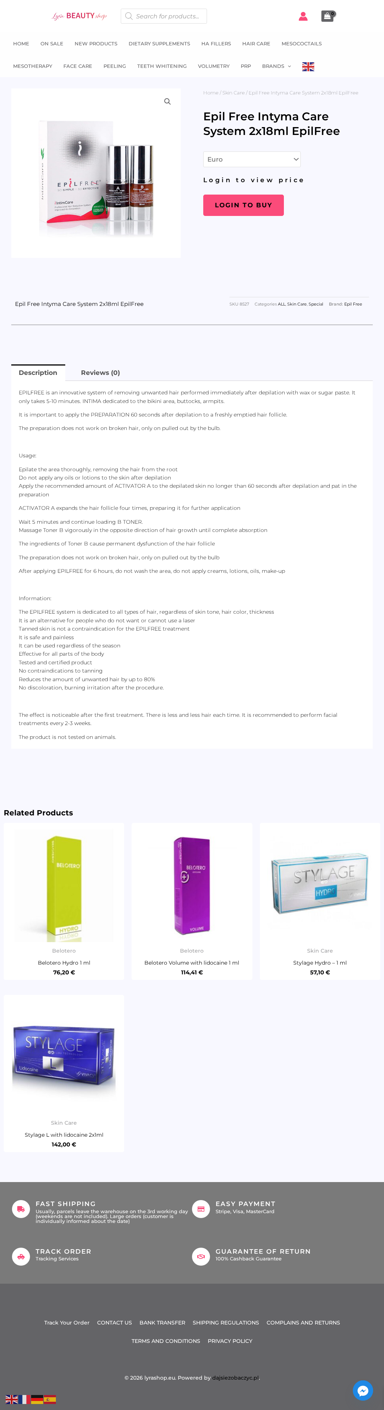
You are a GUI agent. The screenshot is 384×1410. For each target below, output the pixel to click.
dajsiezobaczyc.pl (235, 1377)
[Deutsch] (37, 1399)
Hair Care (256, 43)
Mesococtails (302, 43)
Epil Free (353, 304)
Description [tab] (38, 372)
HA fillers (216, 43)
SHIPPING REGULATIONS (226, 1322)
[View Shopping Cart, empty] (327, 16)
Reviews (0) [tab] (100, 372)
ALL (281, 304)
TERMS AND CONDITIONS (166, 1341)
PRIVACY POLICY (230, 1341)
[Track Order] (21, 1257)
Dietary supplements (159, 43)
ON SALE (51, 43)
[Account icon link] (303, 16)
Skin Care (233, 93)
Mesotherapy (32, 66)
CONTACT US (114, 1322)
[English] (308, 66)
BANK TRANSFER (162, 1322)
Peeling (115, 66)
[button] (287, 66)
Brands (273, 66)
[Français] (24, 1399)
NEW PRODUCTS (96, 43)
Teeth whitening (162, 66)
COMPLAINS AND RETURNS (303, 1322)
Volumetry (214, 66)
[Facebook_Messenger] (363, 1390)
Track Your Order (67, 1322)
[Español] (50, 1399)
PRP (246, 66)
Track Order (64, 1251)
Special (316, 304)
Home (21, 43)
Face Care (77, 66)
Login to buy (243, 205)
